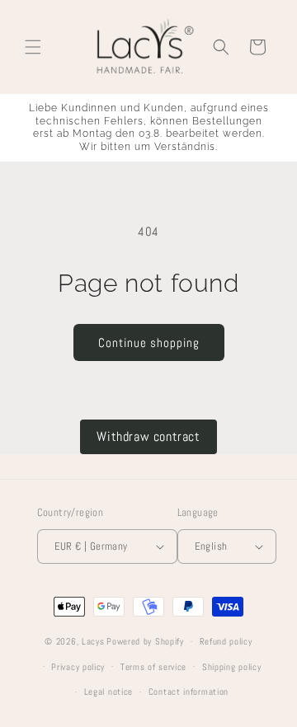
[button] (33, 47)
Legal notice (108, 691)
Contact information (188, 691)
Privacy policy (78, 667)
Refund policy (226, 641)
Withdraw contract (148, 436)
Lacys (93, 641)
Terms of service (153, 667)
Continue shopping (149, 342)
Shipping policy (232, 667)
